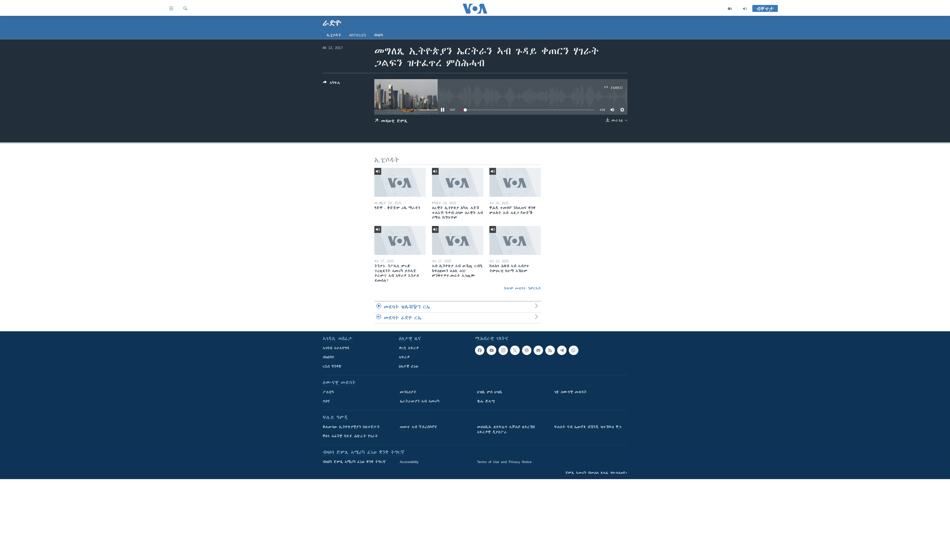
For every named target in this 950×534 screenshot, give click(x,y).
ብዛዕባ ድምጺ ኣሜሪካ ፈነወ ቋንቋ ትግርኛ (354, 462)
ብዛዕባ (378, 35)
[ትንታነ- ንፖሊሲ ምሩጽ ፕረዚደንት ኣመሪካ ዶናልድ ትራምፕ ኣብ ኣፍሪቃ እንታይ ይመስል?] (400, 240)
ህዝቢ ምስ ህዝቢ (489, 392)
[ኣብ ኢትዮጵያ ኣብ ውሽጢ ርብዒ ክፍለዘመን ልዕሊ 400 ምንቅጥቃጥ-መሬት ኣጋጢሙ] (457, 240)
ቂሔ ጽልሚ (486, 401)
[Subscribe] (538, 350)
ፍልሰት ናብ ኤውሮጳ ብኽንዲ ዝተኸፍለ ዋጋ (587, 427)
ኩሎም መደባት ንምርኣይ (522, 288)
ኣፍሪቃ (404, 357)
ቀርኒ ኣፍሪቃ (409, 348)
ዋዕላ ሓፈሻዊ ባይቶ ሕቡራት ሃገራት (350, 436)
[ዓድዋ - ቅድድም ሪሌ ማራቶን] (400, 182)
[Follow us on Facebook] (479, 350)
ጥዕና (326, 401)
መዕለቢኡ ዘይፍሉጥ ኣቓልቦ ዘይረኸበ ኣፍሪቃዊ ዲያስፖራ (506, 429)
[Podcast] (526, 350)
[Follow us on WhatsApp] (573, 350)
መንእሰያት (408, 392)
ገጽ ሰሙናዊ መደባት (570, 392)
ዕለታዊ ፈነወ (408, 366)
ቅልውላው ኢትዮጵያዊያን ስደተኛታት (351, 427)
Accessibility (409, 462)
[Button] (331, 83)
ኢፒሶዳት (334, 35)
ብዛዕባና (328, 357)
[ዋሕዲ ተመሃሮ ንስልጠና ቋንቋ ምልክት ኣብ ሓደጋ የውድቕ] (515, 182)
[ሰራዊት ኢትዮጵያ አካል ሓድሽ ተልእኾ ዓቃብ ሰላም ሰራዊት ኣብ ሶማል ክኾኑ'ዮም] (457, 182)
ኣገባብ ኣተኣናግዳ (336, 348)
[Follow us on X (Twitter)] (515, 350)
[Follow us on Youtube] (491, 350)
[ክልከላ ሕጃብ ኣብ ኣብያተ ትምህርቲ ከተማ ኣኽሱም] (515, 240)
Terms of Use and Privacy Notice (504, 462)
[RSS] (550, 350)
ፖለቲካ (328, 392)
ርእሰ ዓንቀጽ (332, 366)
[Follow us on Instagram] (503, 350)
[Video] (729, 8)
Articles (357, 35)
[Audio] (744, 8)
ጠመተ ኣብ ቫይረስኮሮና (418, 427)
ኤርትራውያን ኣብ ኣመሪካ (419, 401)
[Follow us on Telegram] (562, 350)
